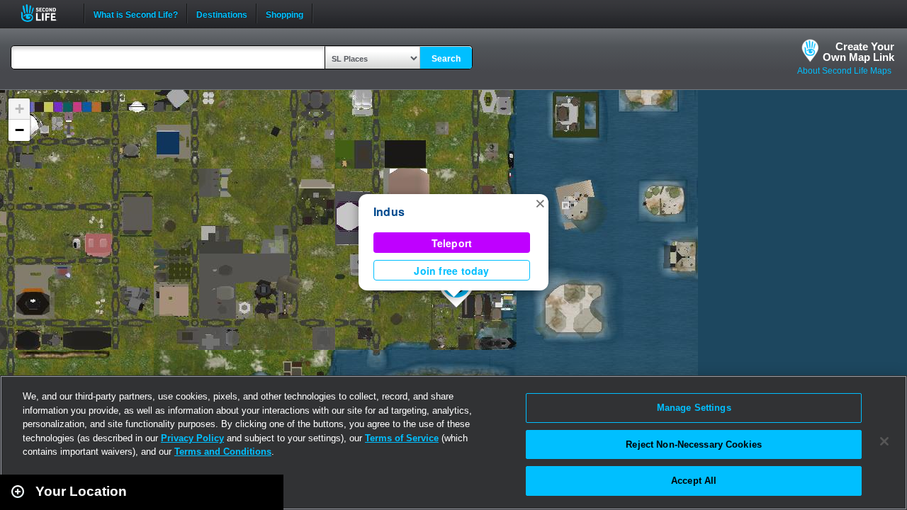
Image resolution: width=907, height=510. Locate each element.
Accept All (693, 480)
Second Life (46, 13)
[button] (539, 202)
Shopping (284, 13)
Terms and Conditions (222, 451)
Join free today (451, 271)
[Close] (884, 441)
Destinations (221, 13)
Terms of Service (402, 438)
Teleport (452, 243)
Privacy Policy (192, 438)
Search (446, 59)
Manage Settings (694, 407)
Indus (389, 211)
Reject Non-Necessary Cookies (694, 444)
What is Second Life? (136, 13)
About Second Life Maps (844, 71)
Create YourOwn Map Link (858, 51)
